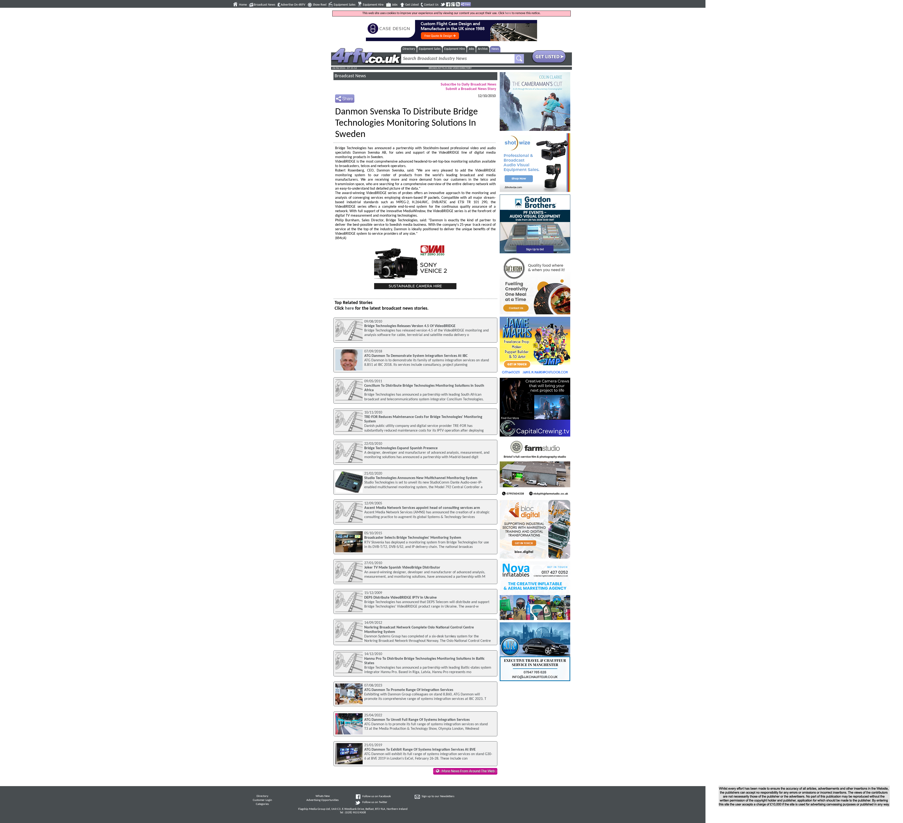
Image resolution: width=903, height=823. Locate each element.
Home (243, 5)
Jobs (394, 5)
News (495, 49)
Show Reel (319, 5)
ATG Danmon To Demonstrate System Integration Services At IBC (415, 356)
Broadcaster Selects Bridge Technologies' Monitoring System (412, 538)
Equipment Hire (373, 5)
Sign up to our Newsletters (438, 796)
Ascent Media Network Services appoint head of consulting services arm (422, 508)
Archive (483, 49)
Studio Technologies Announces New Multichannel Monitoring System (420, 478)
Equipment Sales (344, 5)
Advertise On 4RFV (293, 5)
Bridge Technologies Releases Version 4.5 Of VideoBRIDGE (409, 326)
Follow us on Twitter (374, 802)
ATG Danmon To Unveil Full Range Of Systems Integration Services (417, 720)
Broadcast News (264, 5)
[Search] (519, 58)
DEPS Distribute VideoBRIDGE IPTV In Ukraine (400, 598)
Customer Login (262, 800)
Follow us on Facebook (376, 796)
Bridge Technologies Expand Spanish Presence (401, 448)
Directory (409, 49)
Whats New (323, 796)
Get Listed (412, 5)
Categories (262, 804)
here (508, 13)
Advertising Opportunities (322, 800)
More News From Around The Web (468, 771)
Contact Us (431, 5)
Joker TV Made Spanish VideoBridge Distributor (402, 567)
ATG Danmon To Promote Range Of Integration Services (408, 690)
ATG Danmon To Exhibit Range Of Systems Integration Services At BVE (420, 750)
